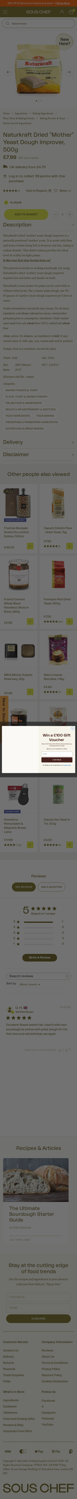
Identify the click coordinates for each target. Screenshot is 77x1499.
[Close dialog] (72, 728)
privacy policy (67, 765)
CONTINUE (56, 760)
